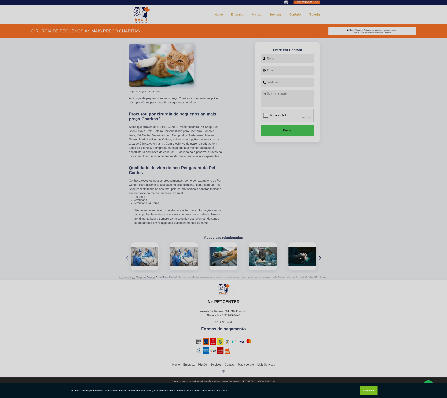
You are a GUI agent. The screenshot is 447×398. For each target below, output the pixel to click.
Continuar (368, 390)
